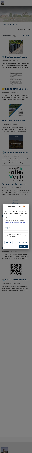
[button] (16, 227)
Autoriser (23, 246)
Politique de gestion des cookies (14, 222)
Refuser (8, 242)
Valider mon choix (21, 242)
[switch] (5, 235)
